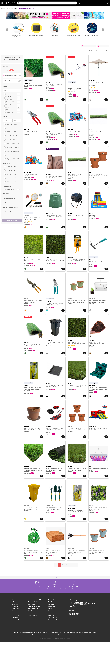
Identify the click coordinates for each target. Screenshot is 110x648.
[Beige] (90, 100)
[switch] (19, 75)
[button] (108, 3)
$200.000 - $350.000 (13, 147)
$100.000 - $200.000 (13, 143)
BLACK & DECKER (11, 102)
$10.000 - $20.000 (12, 128)
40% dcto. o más (11, 174)
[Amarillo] (25, 519)
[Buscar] (18, 3)
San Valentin (51, 613)
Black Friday (51, 610)
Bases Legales (31, 604)
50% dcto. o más (11, 178)
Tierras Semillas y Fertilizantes (26, 8)
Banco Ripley (15, 606)
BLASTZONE (10, 104)
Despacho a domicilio (89, 46)
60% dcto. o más (11, 182)
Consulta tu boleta (32, 610)
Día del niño (51, 615)
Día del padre (51, 606)
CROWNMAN (10, 107)
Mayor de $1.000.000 (13, 159)
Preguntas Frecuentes (33, 608)
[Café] (47, 183)
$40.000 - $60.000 (12, 136)
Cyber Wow (51, 622)
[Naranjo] (25, 227)
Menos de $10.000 (12, 124)
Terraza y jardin (13, 8)
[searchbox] (48, 3)
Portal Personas (16, 622)
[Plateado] (90, 310)
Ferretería (3, 8)
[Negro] (47, 396)
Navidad (50, 608)
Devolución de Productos (34, 613)
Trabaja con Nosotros (17, 602)
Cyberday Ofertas (52, 617)
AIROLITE (9, 94)
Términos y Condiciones (34, 602)
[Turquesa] (47, 310)
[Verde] (25, 100)
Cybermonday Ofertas (53, 619)
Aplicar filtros (12, 220)
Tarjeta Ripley (15, 604)
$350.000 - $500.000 (13, 151)
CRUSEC (8, 110)
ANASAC (8, 96)
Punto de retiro (104, 46)
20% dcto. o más (11, 166)
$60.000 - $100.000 (12, 139)
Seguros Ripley (15, 608)
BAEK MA (9, 99)
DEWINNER (9, 112)
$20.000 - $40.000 (12, 132)
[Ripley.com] (9, 3)
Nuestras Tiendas (16, 613)
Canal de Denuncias (33, 615)
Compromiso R (15, 619)
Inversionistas (15, 615)
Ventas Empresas (16, 610)
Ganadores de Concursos (34, 606)
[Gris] (47, 353)
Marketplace (10, 189)
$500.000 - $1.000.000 (13, 155)
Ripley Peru (15, 617)
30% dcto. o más (11, 170)
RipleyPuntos (51, 602)
